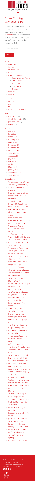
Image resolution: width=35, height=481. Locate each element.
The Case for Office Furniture (19, 347)
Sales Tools (16, 86)
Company (11, 101)
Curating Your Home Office (18, 182)
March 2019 (12, 167)
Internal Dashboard (15, 75)
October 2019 (13, 150)
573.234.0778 (7, 467)
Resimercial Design (15, 289)
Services (11, 94)
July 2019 (11, 159)
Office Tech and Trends (17, 344)
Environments (13, 70)
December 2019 (14, 145)
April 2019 (12, 164)
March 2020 (12, 137)
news (10, 104)
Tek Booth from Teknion (17, 240)
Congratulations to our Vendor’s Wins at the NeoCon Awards (17, 297)
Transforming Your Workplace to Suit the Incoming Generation (16, 311)
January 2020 (13, 142)
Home (10, 72)
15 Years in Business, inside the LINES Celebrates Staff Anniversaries (18, 402)
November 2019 (14, 148)
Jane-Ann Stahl (14, 122)
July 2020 (11, 131)
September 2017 (14, 172)
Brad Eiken (12, 116)
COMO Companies (15, 119)
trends (10, 107)
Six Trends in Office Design (18, 361)
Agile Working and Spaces (18, 292)
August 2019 (13, 156)
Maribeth (11, 124)
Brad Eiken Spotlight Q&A (18, 193)
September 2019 (14, 153)
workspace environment (17, 109)
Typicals (15, 89)
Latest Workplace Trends (17, 440)
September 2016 (14, 175)
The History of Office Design (18, 185)
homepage (9, 35)
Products (11, 92)
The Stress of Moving (16, 267)
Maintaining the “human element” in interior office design (17, 212)
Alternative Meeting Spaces (18, 270)
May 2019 (12, 161)
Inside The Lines (17, 5)
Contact (11, 67)
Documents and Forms (21, 78)
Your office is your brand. (17, 201)
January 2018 (13, 170)
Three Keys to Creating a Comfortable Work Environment (17, 339)
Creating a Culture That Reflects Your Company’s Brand (17, 319)
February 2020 (13, 139)
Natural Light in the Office (18, 242)
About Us (12, 64)
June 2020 (12, 134)
